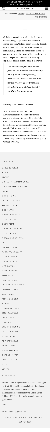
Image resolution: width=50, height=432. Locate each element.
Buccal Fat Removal (13, 238)
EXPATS (5, 191)
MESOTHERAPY (9, 336)
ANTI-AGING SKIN (10, 299)
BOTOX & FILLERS (10, 308)
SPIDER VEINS (9, 346)
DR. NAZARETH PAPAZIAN (14, 186)
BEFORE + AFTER (10, 355)
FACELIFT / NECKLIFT (12, 252)
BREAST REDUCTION (12, 229)
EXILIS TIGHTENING (11, 327)
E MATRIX (6, 322)
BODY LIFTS (8, 210)
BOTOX (5, 304)
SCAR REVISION (9, 280)
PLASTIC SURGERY (35, 14)
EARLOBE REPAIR (10, 168)
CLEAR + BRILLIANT (11, 318)
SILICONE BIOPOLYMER (13, 285)
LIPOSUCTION (8, 266)
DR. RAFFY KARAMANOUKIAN (16, 182)
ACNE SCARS (8, 294)
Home (21, 14)
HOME (5, 173)
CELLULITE (7, 243)
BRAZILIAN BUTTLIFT (12, 219)
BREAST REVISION (11, 233)
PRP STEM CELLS (10, 341)
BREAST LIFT (8, 224)
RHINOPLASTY (9, 275)
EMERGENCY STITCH (11, 247)
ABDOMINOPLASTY (11, 205)
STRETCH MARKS (10, 350)
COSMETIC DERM (10, 290)
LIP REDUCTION (9, 261)
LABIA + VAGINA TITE (12, 360)
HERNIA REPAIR (9, 257)
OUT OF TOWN (9, 196)
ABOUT (5, 177)
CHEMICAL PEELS (10, 313)
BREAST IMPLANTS (11, 215)
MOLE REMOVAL (9, 271)
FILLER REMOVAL (10, 332)
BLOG (5, 364)
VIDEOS (6, 369)
